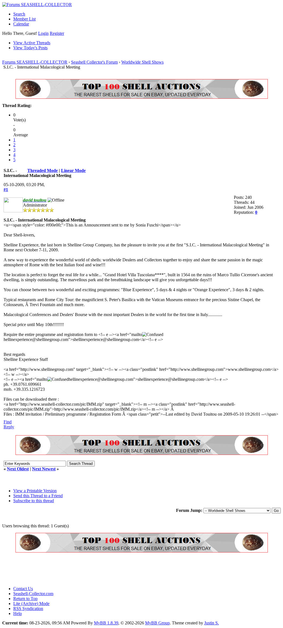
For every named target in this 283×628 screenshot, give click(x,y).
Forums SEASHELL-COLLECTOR (34, 62)
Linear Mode (73, 170)
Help (17, 613)
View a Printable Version (35, 490)
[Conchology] (141, 97)
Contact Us (23, 588)
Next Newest (44, 469)
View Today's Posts (30, 47)
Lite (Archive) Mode (31, 603)
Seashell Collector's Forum (94, 62)
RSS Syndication (28, 608)
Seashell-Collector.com (33, 593)
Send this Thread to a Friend (38, 495)
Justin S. (211, 623)
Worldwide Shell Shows (142, 62)
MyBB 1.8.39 (106, 623)
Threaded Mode (42, 170)
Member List (24, 19)
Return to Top (25, 598)
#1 (6, 189)
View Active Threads (31, 42)
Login (43, 33)
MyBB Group (157, 623)
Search (19, 14)
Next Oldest (18, 469)
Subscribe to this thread (33, 500)
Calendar (21, 24)
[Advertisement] (102, 569)
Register (57, 33)
